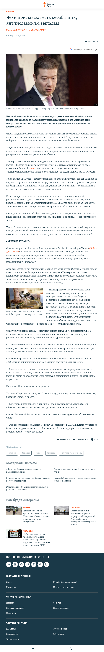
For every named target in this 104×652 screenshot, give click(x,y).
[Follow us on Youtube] (8, 564)
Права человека (61, 608)
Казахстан (11, 629)
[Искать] (71, 648)
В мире (10, 12)
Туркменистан (60, 629)
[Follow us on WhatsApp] (33, 564)
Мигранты (28, 508)
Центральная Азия (15, 608)
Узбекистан (58, 634)
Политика (11, 613)
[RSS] (46, 564)
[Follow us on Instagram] (15, 564)
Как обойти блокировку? (65, 582)
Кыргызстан (12, 634)
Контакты (11, 587)
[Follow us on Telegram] (27, 564)
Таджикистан (13, 639)
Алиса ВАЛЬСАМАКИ (36, 30)
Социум (57, 603)
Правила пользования (63, 587)
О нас (9, 582)
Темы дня (28, 531)
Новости (10, 603)
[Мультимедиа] (33, 648)
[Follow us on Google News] (40, 564)
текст (34, 168)
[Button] (91, 41)
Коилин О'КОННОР (15, 30)
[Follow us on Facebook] (21, 564)
